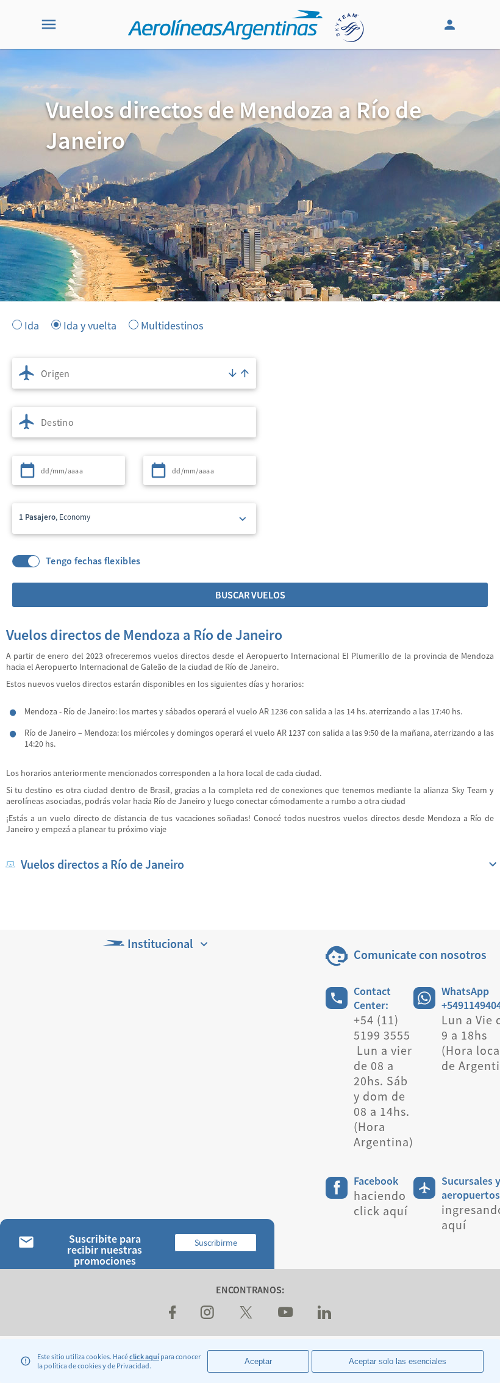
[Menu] (49, 24)
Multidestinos (172, 324)
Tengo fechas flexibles (93, 561)
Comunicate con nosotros (420, 954)
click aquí (144, 1356)
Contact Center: (372, 998)
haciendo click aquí (381, 1203)
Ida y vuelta (89, 324)
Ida (31, 324)
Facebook (376, 1181)
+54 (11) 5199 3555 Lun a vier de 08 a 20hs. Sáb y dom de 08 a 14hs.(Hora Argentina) (383, 1080)
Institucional (160, 943)
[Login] (451, 24)
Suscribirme (216, 1242)
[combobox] (134, 373)
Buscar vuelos (250, 595)
